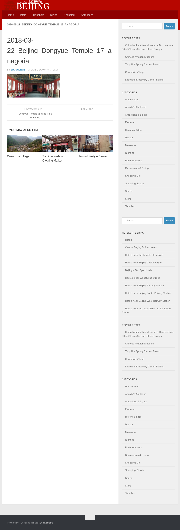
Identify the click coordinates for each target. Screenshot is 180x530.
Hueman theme (45, 523)
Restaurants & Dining (137, 168)
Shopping (69, 14)
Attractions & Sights (136, 114)
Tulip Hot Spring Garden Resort (142, 64)
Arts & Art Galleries (135, 107)
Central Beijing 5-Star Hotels (141, 247)
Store (128, 198)
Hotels (22, 14)
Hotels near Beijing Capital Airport (143, 262)
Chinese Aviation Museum (139, 56)
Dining (53, 14)
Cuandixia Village (18, 156)
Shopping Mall (133, 175)
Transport (38, 14)
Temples (129, 206)
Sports (128, 191)
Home (10, 14)
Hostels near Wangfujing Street (142, 277)
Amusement (132, 99)
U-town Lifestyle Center (92, 156)
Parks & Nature (133, 160)
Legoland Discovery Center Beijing (144, 79)
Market (129, 137)
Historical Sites (133, 130)
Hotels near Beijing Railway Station (144, 285)
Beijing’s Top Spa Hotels (138, 270)
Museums (130, 145)
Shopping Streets (134, 183)
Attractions (87, 14)
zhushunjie (18, 69)
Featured (130, 122)
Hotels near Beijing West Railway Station (147, 300)
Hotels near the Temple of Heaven (144, 255)
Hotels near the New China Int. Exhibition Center (146, 310)
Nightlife (129, 152)
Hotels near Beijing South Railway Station (148, 293)
